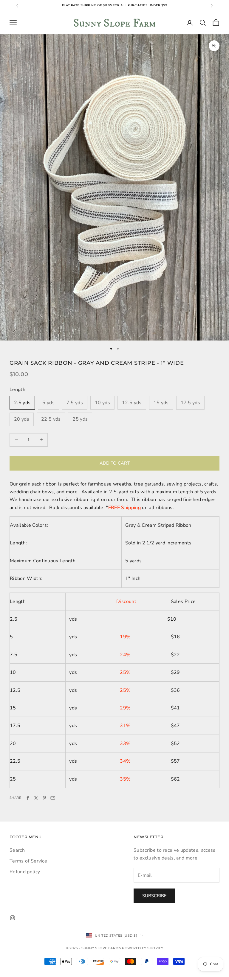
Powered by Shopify (142, 948)
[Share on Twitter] (36, 798)
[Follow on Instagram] (13, 918)
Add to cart (115, 463)
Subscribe (154, 896)
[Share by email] (52, 798)
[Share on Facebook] (27, 798)
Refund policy (25, 871)
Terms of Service (28, 861)
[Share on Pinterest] (44, 798)
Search (17, 850)
